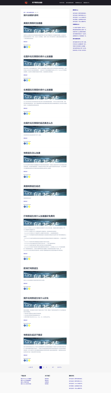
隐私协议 (47, 380)
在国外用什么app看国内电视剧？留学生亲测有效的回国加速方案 (80, 31)
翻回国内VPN (86, 2)
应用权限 (47, 382)
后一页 (60, 367)
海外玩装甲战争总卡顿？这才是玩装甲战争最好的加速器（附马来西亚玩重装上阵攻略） (80, 48)
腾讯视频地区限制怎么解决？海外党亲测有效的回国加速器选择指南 (80, 29)
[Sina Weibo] (29, 47)
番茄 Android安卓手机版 (26, 383)
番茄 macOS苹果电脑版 (26, 380)
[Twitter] (27, 47)
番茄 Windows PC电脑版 (26, 378)
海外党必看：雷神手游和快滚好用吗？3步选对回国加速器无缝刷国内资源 (80, 13)
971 (53, 367)
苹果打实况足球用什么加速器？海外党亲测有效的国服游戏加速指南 (80, 46)
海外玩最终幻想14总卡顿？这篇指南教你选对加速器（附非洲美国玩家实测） (80, 42)
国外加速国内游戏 (69, 2)
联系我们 (47, 383)
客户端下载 (62, 2)
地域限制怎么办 (78, 2)
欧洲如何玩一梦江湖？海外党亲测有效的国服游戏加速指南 (80, 50)
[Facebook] (25, 47)
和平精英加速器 (37, 2)
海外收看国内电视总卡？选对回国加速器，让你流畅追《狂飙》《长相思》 (80, 33)
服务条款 (47, 378)
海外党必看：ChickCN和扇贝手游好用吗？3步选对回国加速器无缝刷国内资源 (80, 17)
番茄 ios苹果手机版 (25, 382)
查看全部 (25, 41)
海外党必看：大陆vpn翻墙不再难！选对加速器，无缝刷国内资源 (80, 21)
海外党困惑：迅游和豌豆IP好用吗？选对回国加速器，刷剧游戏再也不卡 (80, 19)
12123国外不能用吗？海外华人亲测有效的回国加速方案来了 (80, 27)
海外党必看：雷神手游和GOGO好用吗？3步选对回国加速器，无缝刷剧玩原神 (80, 15)
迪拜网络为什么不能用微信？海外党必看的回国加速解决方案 (80, 36)
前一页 (30, 367)
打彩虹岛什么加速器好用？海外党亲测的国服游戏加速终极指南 (80, 44)
